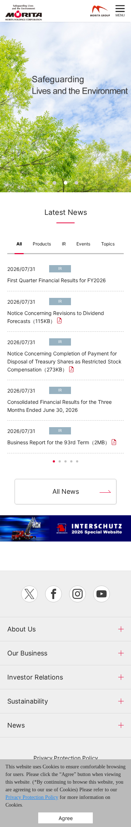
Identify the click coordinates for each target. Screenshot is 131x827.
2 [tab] (65, 182)
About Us (21, 629)
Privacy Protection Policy (65, 758)
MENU (120, 11)
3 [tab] (76, 182)
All (19, 244)
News (16, 725)
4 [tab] (71, 461)
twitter (29, 594)
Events (83, 244)
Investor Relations (35, 677)
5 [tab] (77, 461)
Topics (108, 244)
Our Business (27, 653)
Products (42, 244)
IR (64, 244)
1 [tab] (54, 182)
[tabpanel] (65, 107)
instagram (77, 594)
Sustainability (27, 701)
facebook (53, 594)
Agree (66, 818)
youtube (101, 594)
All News (65, 491)
